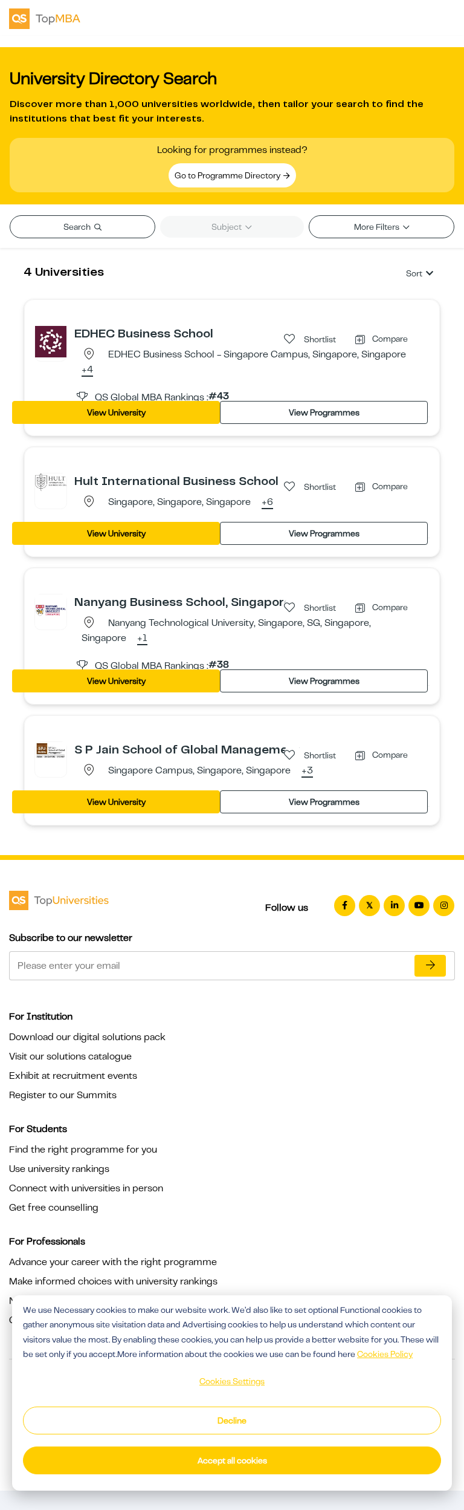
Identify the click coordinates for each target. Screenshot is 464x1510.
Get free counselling (53, 1208)
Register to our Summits (63, 1095)
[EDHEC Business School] (50, 341)
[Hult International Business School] (50, 481)
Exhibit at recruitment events (73, 1076)
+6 (267, 502)
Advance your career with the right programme (113, 1262)
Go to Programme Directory (228, 175)
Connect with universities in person (86, 1188)
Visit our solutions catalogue (70, 1056)
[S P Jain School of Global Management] (50, 749)
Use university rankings (59, 1169)
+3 (307, 771)
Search (77, 226)
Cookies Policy (385, 1354)
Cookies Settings (232, 1381)
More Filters (377, 226)
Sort (414, 273)
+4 (87, 370)
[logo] (44, 17)
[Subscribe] (430, 966)
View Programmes (324, 412)
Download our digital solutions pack (87, 1037)
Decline (232, 1420)
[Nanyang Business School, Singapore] (50, 610)
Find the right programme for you (83, 1150)
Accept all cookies (232, 1460)
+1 (142, 638)
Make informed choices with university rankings (113, 1281)
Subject (227, 226)
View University (116, 412)
